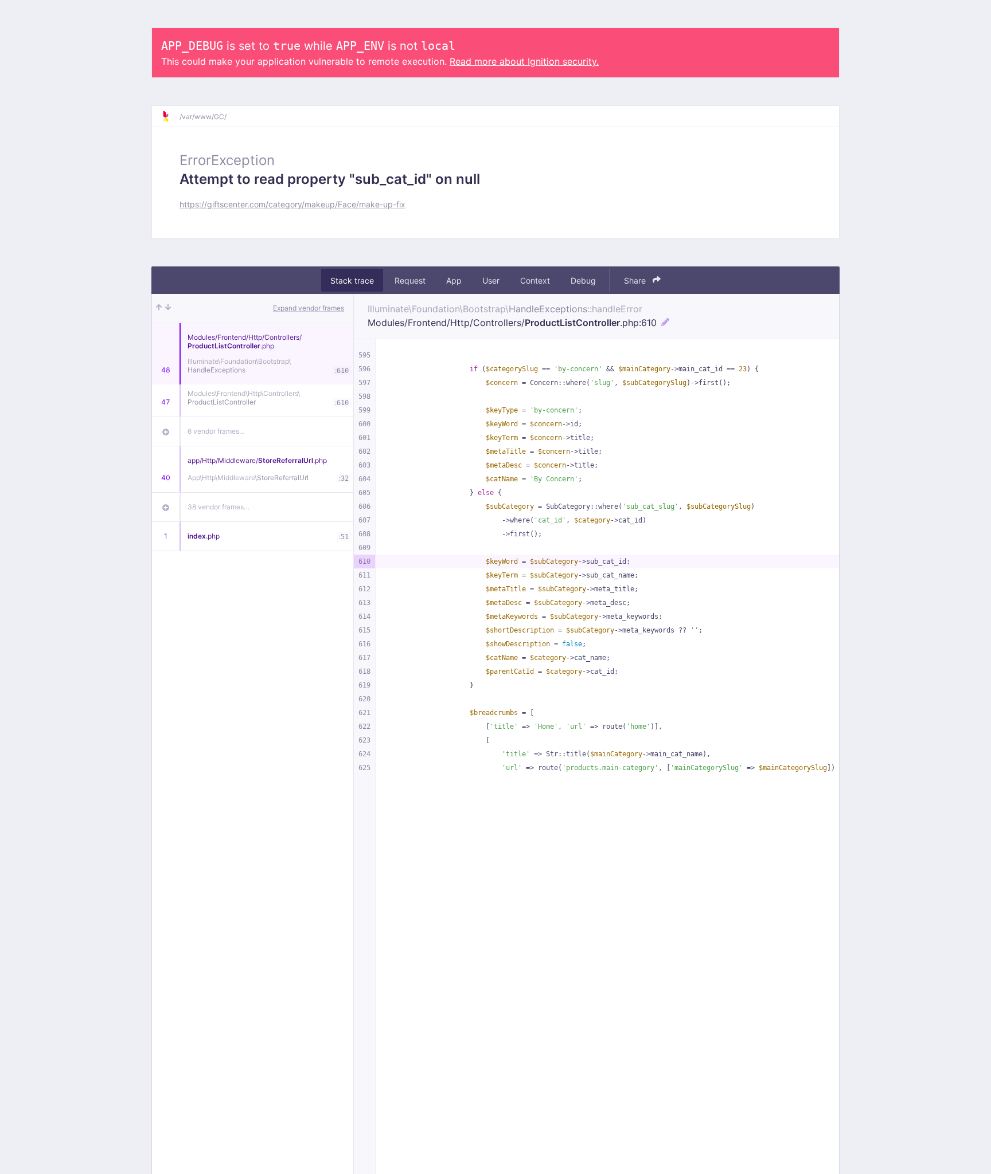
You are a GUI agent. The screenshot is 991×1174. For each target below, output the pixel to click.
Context (535, 280)
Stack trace (352, 280)
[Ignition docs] (170, 116)
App (454, 280)
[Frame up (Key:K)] (158, 308)
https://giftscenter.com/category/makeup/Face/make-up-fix (292, 204)
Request (410, 280)
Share (636, 280)
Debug (583, 280)
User (491, 280)
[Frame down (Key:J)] (168, 308)
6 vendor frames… (216, 431)
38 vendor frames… (218, 506)
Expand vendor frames (308, 308)
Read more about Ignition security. (524, 61)
